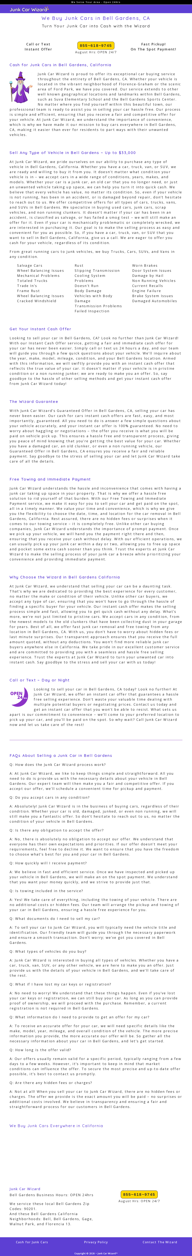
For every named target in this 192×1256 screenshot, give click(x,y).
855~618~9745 (96, 45)
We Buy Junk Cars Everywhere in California (56, 1125)
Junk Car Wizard (25, 1189)
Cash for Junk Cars (32, 1242)
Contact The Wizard (160, 1242)
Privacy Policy (96, 1242)
